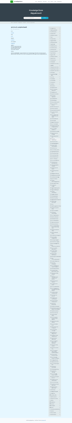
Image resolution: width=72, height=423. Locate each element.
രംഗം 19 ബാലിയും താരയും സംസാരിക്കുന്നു (55, 358)
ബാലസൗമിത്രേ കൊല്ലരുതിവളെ (54, 238)
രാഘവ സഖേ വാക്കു (55, 312)
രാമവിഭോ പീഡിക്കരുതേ (55, 306)
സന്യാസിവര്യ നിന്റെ (55, 153)
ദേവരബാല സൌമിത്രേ (55, 131)
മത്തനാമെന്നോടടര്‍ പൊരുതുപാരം (55, 327)
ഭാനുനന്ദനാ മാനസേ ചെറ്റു (55, 348)
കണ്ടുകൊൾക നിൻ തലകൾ (55, 168)
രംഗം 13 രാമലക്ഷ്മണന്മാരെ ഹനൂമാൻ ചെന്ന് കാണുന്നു (55, 278)
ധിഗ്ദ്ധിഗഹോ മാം (54, 148)
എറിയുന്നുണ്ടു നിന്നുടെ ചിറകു (55, 171)
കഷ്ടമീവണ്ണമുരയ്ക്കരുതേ (55, 143)
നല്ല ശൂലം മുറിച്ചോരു (55, 194)
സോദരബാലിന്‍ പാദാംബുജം (54, 330)
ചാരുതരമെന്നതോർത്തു (55, 177)
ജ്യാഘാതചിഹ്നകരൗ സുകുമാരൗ (55, 281)
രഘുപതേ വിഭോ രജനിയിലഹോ (54, 254)
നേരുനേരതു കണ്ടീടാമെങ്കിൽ (54, 213)
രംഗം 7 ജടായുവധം (55, 158)
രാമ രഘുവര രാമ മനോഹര (54, 296)
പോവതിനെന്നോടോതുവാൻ (56, 235)
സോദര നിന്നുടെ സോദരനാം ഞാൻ (55, 355)
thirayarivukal (59, 1)
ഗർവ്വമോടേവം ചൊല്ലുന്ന (54, 186)
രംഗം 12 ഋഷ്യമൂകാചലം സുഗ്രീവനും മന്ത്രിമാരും (55, 266)
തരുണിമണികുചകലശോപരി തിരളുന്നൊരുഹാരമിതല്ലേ (56, 309)
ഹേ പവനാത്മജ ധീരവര (55, 286)
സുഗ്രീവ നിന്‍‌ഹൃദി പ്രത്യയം (54, 315)
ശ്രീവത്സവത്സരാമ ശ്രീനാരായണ (54, 387)
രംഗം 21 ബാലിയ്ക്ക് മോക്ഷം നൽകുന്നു (54, 374)
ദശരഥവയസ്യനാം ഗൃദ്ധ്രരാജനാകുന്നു (54, 163)
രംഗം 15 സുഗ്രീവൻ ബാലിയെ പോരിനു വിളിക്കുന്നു (55, 318)
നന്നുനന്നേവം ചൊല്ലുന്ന (55, 241)
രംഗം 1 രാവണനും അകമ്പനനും (54, 90)
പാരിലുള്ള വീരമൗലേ (55, 360)
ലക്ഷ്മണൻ (13, 43)
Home (36, 1)
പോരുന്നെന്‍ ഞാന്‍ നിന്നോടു (55, 113)
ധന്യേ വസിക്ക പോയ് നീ (55, 102)
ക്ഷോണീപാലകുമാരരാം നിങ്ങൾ (55, 230)
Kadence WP (44, 420)
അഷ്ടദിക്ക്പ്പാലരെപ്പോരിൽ (56, 175)
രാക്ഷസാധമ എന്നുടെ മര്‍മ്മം (55, 208)
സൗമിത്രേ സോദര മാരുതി (54, 284)
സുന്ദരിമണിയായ (54, 98)
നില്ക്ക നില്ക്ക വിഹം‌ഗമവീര (54, 202)
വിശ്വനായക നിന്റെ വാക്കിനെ (55, 345)
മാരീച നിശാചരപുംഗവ (55, 106)
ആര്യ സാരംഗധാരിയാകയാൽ (55, 259)
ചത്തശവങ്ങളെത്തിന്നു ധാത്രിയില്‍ (55, 166)
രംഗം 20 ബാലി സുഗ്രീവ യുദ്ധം (55, 364)
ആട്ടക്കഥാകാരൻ (54, 87)
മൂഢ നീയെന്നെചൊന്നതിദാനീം (56, 246)
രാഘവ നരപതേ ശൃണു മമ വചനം (55, 377)
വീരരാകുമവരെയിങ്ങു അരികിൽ (55, 274)
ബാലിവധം (24, 22)
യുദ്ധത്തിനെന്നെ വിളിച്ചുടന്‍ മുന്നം (54, 333)
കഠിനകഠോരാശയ (54, 141)
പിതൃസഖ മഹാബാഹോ (55, 222)
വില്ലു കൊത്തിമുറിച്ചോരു (55, 189)
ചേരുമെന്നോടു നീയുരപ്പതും (54, 372)
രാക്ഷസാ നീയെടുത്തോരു (54, 192)
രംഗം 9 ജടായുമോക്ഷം (55, 220)
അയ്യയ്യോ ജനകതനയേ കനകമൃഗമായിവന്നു (55, 126)
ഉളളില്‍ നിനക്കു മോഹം (55, 122)
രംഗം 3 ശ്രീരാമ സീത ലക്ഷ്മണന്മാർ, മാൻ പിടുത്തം (55, 116)
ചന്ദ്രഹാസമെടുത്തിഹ (55, 210)
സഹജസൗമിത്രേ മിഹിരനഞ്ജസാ (54, 251)
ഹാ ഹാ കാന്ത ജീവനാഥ (55, 160)
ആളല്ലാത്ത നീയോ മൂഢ (55, 173)
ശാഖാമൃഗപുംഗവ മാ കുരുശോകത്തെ (55, 380)
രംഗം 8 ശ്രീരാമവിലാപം (55, 215)
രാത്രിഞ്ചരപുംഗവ (54, 92)
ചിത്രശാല (51, 1)
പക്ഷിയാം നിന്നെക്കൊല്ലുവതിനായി (55, 181)
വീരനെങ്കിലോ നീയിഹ (55, 183)
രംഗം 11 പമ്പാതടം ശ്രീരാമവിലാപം (54, 249)
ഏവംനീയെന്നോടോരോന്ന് (56, 110)
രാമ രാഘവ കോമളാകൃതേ (54, 263)
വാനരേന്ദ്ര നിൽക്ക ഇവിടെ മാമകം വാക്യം (55, 271)
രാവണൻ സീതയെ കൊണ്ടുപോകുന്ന (55, 301)
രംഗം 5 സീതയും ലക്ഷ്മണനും (54, 129)
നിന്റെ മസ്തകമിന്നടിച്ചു (55, 369)
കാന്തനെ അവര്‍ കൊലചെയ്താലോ (54, 146)
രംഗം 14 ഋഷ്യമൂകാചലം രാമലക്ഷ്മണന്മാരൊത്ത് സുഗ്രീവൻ (55, 289)
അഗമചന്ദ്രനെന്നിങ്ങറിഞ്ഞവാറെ (57, 256)
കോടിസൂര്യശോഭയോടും (55, 268)
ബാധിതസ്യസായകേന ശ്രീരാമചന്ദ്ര (55, 385)
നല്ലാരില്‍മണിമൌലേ (55, 151)
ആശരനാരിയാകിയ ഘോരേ (55, 233)
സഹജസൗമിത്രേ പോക (55, 261)
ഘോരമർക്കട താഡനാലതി (54, 367)
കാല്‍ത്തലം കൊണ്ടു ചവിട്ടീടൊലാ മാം (55, 336)
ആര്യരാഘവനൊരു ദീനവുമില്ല (55, 134)
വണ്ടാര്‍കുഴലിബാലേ (55, 118)
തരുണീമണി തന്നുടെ (55, 218)
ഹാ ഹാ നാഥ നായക (55, 382)
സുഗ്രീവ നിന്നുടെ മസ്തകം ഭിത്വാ (54, 339)
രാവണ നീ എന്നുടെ (55, 108)
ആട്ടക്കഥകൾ (40, 1)
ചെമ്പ (12, 36)
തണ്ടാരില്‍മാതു (54, 100)
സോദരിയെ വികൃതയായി (53, 96)
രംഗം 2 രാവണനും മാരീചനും (54, 104)
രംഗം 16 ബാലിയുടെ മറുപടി (55, 325)
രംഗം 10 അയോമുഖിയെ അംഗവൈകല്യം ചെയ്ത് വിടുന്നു (55, 227)
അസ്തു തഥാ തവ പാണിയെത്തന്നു (54, 298)
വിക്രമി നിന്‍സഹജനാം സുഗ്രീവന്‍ (55, 322)
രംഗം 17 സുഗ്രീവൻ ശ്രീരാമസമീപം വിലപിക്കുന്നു (54, 342)
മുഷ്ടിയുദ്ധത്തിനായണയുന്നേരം (56, 199)
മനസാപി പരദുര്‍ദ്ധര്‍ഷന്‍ (31, 22)
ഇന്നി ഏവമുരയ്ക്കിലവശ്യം (55, 243)
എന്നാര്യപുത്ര (54, 120)
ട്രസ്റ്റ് (49, 1)
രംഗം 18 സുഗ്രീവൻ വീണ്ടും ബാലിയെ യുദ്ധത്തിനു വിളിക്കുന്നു (55, 351)
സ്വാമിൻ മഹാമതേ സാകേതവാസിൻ (55, 293)
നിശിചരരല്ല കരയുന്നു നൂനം (55, 137)
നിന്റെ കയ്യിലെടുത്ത (55, 196)
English (55, 1)
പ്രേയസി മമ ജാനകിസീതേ (54, 304)
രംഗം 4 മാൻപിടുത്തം (55, 124)
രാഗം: (53, 204)
